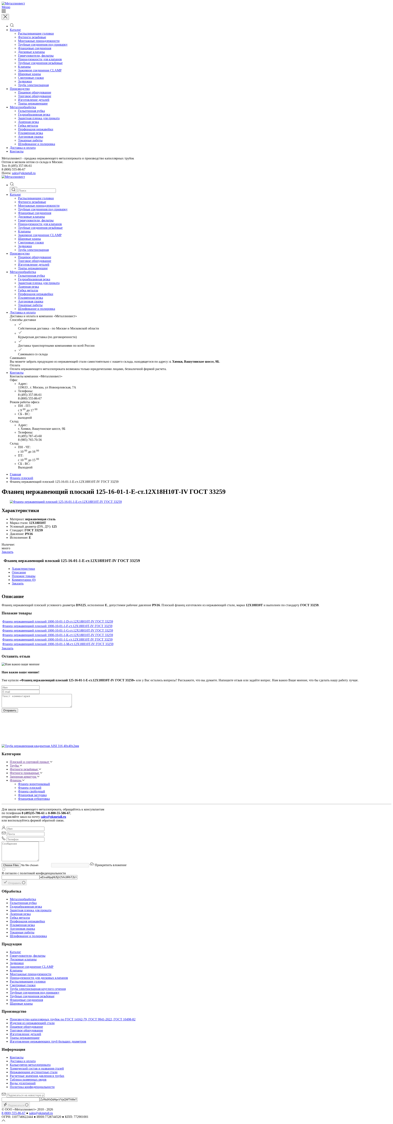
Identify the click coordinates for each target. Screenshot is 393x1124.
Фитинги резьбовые (32, 37)
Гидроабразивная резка (34, 114)
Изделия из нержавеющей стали (32, 1023)
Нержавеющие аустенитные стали (34, 1072)
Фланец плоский (21, 478)
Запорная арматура (23, 776)
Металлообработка (23, 107)
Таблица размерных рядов (28, 1079)
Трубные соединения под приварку (43, 44)
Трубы (15, 765)
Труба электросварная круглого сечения (38, 989)
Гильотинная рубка (31, 111)
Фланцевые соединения (34, 48)
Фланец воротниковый (34, 784)
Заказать (7, 552)
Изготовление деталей (33, 100)
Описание (19, 572)
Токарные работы (30, 140)
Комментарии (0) (24, 579)
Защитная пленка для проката (39, 118)
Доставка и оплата (23, 147)
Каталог (15, 30)
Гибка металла (28, 125)
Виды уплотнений (23, 1083)
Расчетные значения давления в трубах (37, 1076)
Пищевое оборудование (34, 92)
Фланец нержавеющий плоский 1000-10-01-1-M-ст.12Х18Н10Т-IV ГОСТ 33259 (57, 644)
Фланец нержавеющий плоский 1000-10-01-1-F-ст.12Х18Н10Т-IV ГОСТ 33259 (57, 626)
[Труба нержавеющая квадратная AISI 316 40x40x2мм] (40, 746)
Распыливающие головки (36, 33)
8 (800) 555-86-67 (13, 1113)
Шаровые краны (29, 74)
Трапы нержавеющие (33, 103)
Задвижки (25, 81)
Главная (15, 474)
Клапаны (24, 66)
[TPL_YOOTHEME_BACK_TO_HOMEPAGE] (13, 3)
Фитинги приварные (25, 773)
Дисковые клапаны (31, 52)
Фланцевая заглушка (32, 795)
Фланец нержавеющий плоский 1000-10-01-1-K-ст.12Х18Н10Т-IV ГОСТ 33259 (57, 635)
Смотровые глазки (31, 77)
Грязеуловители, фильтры (36, 55)
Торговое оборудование (34, 96)
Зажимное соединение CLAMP (40, 70)
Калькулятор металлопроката (30, 1064)
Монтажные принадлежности (39, 41)
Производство (20, 88)
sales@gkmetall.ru (24, 173)
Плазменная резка (30, 133)
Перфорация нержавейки (35, 129)
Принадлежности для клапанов (40, 59)
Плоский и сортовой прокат (30, 762)
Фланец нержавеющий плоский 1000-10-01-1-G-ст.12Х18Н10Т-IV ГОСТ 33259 (57, 630)
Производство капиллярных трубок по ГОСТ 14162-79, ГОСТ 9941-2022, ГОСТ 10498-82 (73, 1019)
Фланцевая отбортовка (34, 798)
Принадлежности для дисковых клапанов (39, 978)
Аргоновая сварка (30, 136)
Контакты (17, 151)
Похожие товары (23, 576)
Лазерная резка (28, 122)
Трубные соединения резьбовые (40, 63)
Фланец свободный (31, 791)
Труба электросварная (33, 85)
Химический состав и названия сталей (37, 1068)
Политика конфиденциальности (32, 1087)
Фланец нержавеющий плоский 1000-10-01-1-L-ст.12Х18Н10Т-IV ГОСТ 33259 (57, 639)
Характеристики (23, 568)
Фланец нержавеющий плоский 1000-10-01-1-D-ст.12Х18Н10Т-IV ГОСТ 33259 (57, 621)
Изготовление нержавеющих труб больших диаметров (48, 1041)
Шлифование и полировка (36, 144)
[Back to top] (3, 1120)
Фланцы (16, 780)
